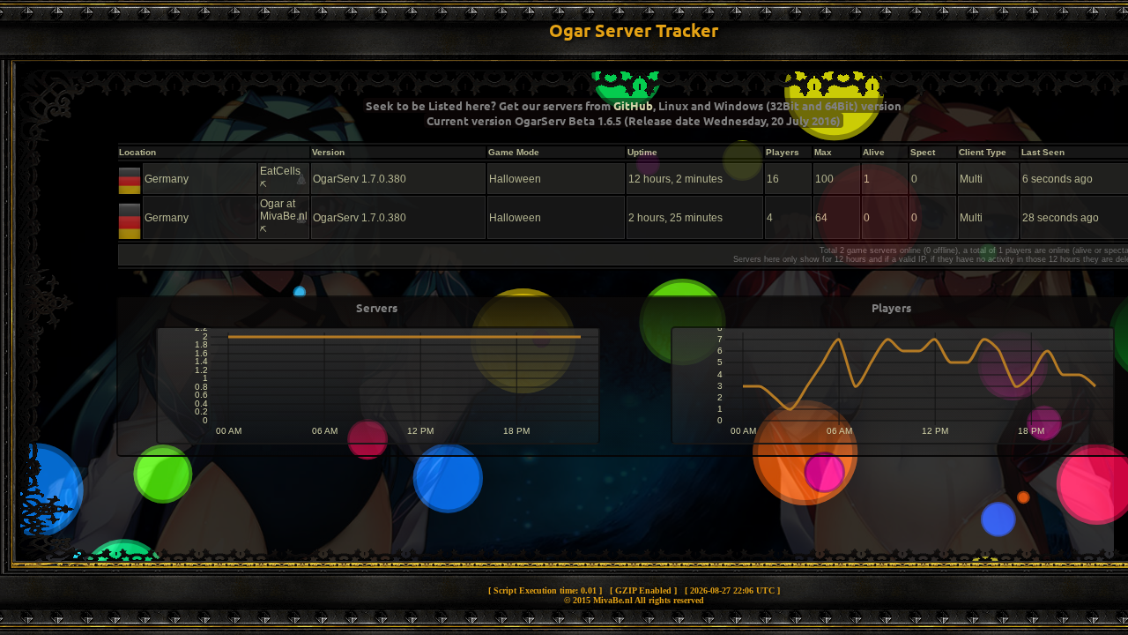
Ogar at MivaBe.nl (284, 210)
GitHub (633, 105)
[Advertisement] (633, 522)
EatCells (280, 171)
